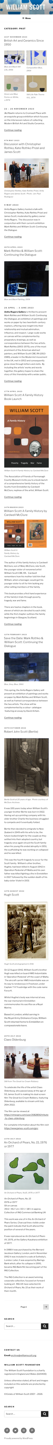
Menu (28, 18)
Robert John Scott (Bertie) (21, 731)
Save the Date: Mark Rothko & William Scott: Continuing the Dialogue (23, 642)
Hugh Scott (11, 894)
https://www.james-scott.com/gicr (21, 1128)
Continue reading (13, 130)
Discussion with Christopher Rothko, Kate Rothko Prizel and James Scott (24, 148)
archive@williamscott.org (23, 1355)
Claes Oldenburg (15, 1039)
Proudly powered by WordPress (18, 1438)
